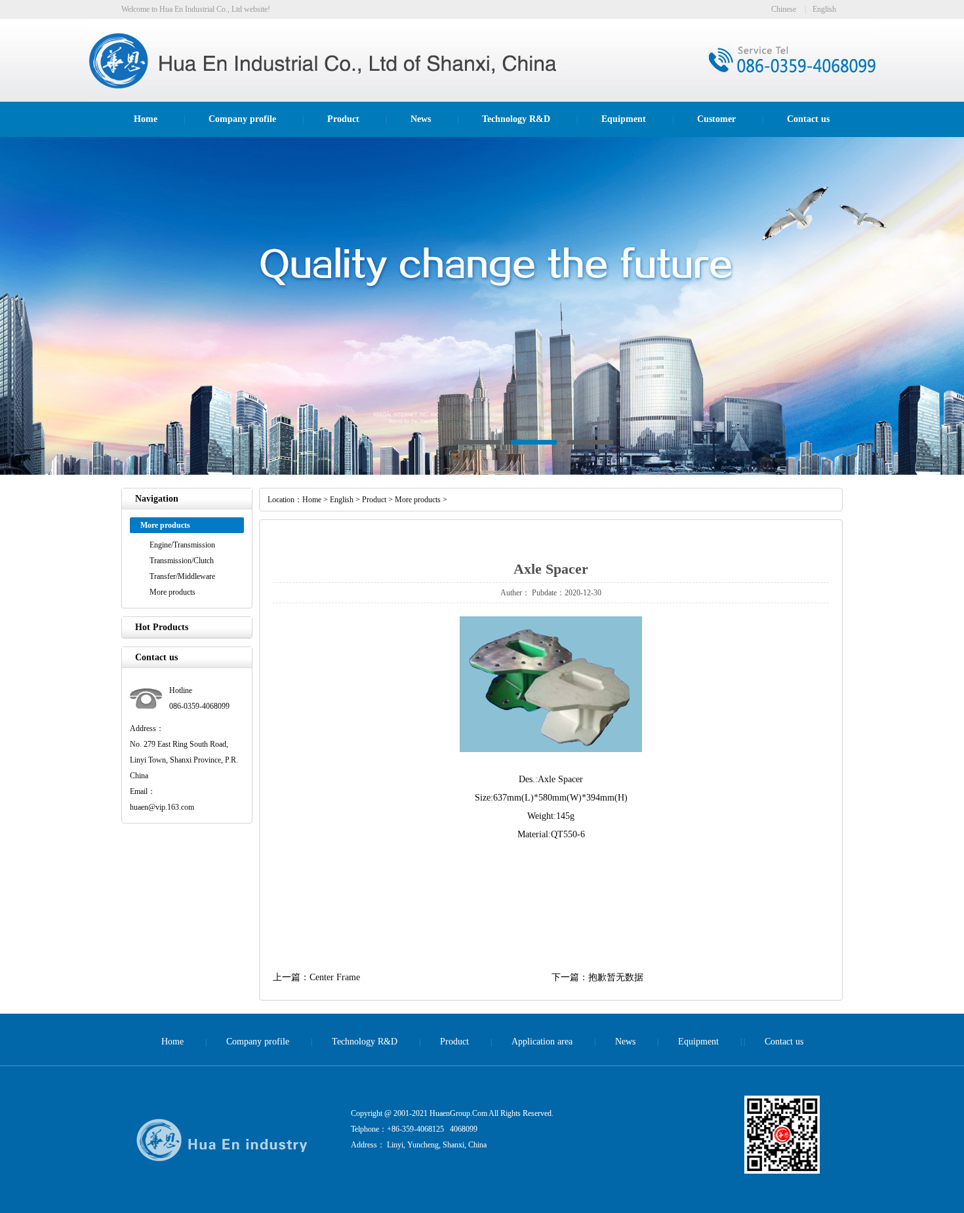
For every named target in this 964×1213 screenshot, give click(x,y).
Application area (542, 1041)
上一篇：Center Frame (316, 977)
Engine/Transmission (182, 544)
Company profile (242, 119)
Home (145, 119)
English (824, 9)
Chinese (783, 9)
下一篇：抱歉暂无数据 (597, 977)
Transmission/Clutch (182, 560)
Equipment (623, 119)
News (421, 119)
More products (172, 592)
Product (343, 119)
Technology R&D (516, 119)
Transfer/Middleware (182, 576)
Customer (716, 119)
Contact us (808, 119)
